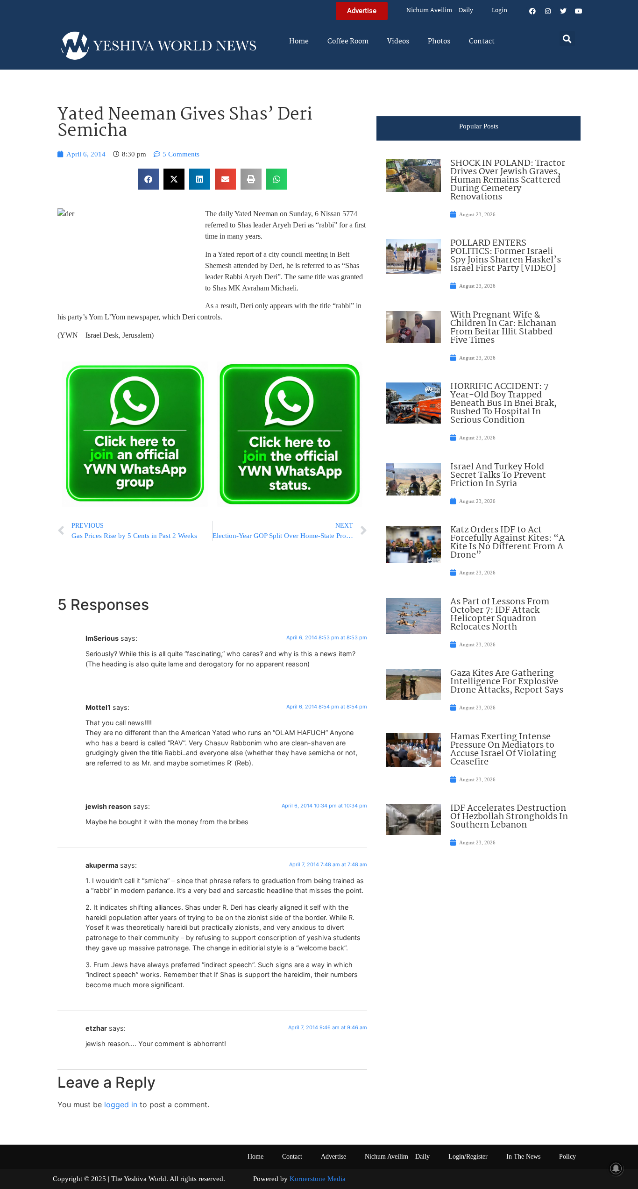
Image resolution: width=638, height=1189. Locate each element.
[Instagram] (547, 11)
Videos (398, 41)
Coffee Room (348, 41)
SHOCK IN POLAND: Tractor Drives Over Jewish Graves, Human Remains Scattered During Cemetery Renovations (507, 180)
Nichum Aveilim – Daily (439, 10)
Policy (567, 1156)
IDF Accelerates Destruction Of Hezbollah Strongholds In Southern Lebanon (509, 816)
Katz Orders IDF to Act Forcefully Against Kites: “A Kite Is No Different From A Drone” (507, 542)
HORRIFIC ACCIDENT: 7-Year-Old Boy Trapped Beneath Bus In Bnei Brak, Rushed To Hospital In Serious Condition (503, 403)
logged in (120, 1104)
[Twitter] (563, 11)
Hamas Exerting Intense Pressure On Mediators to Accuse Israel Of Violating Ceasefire (503, 749)
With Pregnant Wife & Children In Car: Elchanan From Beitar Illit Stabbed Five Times (503, 327)
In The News (523, 1156)
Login (499, 10)
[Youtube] (578, 11)
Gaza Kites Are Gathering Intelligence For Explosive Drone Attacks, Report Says (506, 681)
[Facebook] (532, 11)
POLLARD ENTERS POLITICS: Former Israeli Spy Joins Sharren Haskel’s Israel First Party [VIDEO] (505, 256)
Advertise (333, 1156)
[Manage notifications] (616, 1168)
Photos (439, 41)
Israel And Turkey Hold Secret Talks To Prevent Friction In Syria (498, 475)
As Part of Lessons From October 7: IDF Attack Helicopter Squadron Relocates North (499, 614)
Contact (482, 41)
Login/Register (468, 1156)
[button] (567, 38)
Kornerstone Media (318, 1178)
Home (299, 41)
